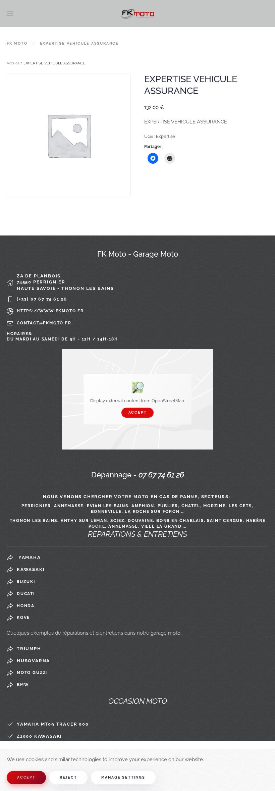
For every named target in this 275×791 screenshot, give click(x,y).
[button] (10, 13)
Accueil (13, 63)
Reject (68, 777)
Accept (137, 412)
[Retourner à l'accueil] (137, 13)
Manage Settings (123, 777)
